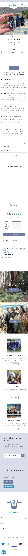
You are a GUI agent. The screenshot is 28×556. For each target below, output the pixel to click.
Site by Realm (14, 549)
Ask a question (5, 150)
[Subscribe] (22, 456)
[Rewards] (3, 552)
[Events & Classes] (14, 410)
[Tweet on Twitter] (14, 155)
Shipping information (7, 143)
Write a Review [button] (14, 234)
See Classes (14, 429)
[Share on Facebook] (11, 155)
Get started (8, 481)
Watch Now (14, 397)
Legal (5, 537)
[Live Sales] (14, 377)
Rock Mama (5, 518)
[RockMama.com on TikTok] (18, 512)
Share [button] (6, 261)
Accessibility (15, 537)
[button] (21, 261)
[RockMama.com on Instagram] (10, 512)
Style (14, 49)
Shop (3, 523)
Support (4, 528)
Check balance (9, 486)
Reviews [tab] (5, 240)
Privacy (9, 537)
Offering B (13, 52)
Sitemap (22, 537)
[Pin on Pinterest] (16, 155)
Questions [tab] (15, 240)
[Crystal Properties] (14, 345)
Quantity (14, 58)
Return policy (5, 146)
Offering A (5, 52)
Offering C (22, 52)
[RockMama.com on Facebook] (13, 512)
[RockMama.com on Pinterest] (15, 512)
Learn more (14, 363)
